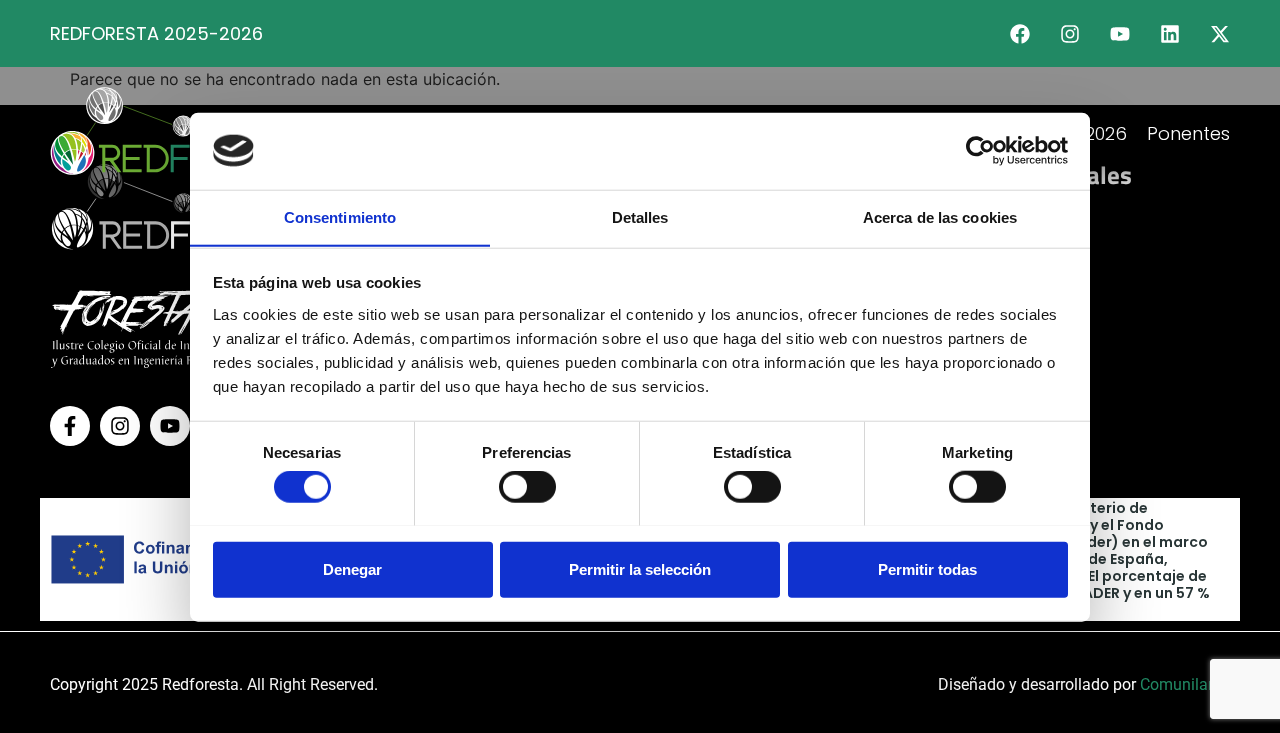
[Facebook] (1020, 34)
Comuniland (1183, 684)
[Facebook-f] (70, 426)
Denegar (352, 568)
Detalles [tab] (640, 216)
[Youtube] (1120, 34)
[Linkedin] (1170, 34)
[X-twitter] (1220, 34)
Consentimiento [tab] (340, 216)
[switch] (527, 486)
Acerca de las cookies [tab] (940, 216)
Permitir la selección (640, 568)
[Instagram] (1070, 34)
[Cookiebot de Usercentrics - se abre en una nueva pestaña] (980, 151)
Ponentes (1188, 133)
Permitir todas (927, 568)
